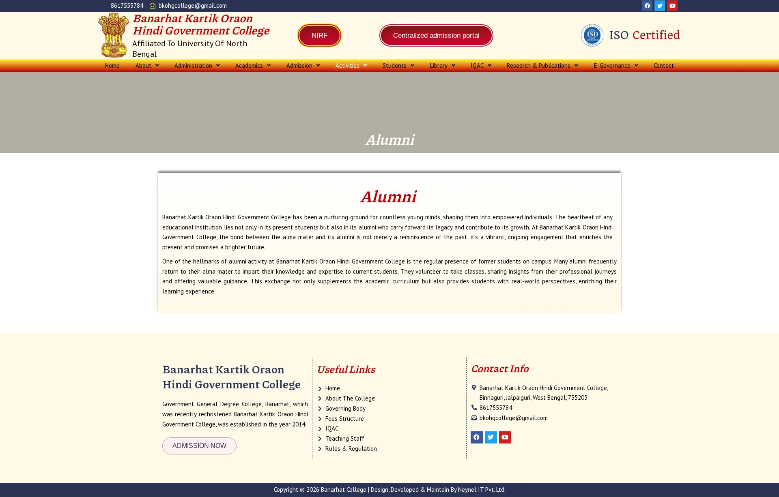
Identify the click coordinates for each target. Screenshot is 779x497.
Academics (249, 65)
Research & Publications (538, 65)
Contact (664, 65)
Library (439, 65)
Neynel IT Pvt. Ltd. (482, 489)
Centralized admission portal (436, 35)
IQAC (477, 65)
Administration (193, 65)
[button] (146, 65)
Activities (347, 65)
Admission (299, 65)
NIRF (319, 35)
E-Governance (612, 65)
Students (395, 65)
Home (112, 65)
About (143, 65)
